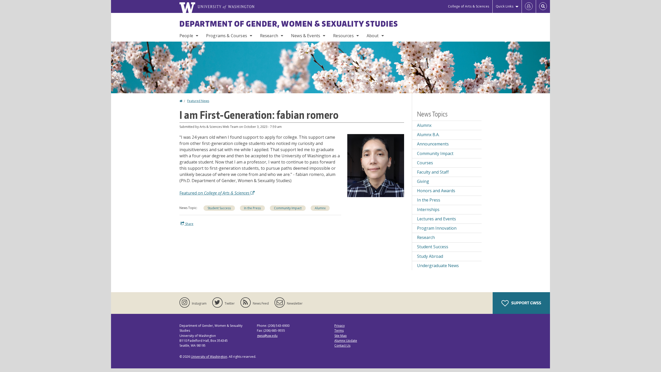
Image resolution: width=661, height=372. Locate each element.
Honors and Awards (436, 190)
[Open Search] (543, 6)
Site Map (340, 336)
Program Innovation (437, 228)
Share (188, 224)
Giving (423, 181)
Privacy (339, 325)
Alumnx (320, 208)
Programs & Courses (226, 35)
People (186, 35)
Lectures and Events (436, 219)
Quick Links (505, 6)
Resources (343, 35)
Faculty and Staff (433, 172)
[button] (375, 165)
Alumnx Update (345, 340)
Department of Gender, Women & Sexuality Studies (288, 23)
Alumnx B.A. (428, 134)
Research (269, 35)
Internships (428, 209)
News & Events (305, 35)
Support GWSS (525, 303)
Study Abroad (430, 256)
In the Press (252, 208)
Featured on (214, 193)
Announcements (433, 144)
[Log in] (529, 6)
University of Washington (209, 356)
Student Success (219, 208)
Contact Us (342, 345)
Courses (425, 163)
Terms (339, 330)
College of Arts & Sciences (468, 6)
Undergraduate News (438, 265)
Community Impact (288, 208)
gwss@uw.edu (267, 336)
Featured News (198, 101)
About (373, 35)
